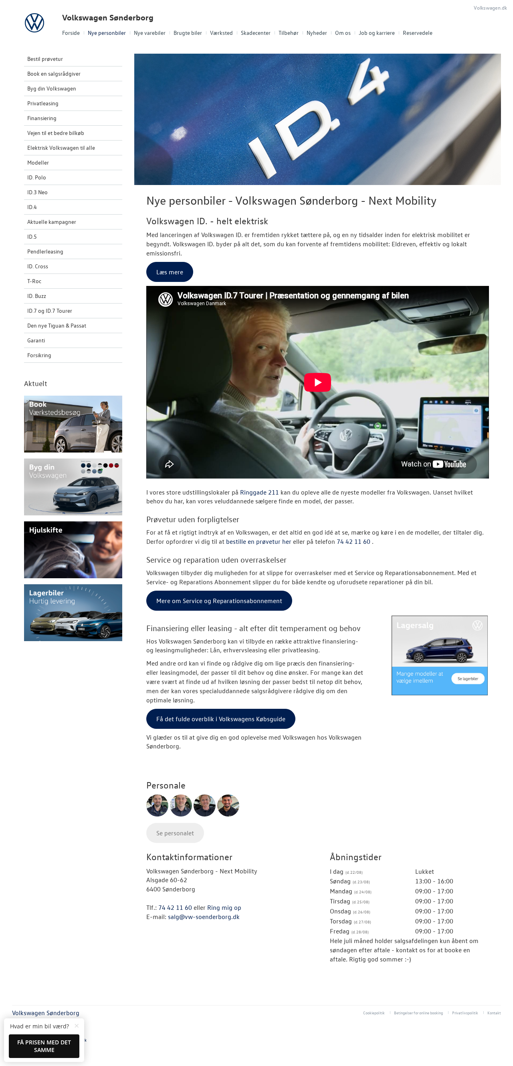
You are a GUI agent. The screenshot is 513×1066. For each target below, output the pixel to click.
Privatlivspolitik (465, 1013)
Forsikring (39, 355)
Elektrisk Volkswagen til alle (61, 147)
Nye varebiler (150, 32)
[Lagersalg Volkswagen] (440, 656)
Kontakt (494, 1013)
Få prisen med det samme (44, 1046)
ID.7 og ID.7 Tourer (49, 310)
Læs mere (169, 272)
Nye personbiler (107, 32)
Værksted (221, 32)
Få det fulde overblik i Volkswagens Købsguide (220, 719)
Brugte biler (188, 32)
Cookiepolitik (374, 1013)
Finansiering (42, 118)
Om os (343, 32)
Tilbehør (289, 32)
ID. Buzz (36, 296)
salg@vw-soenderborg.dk (204, 917)
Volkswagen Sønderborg (107, 17)
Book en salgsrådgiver (54, 73)
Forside (71, 32)
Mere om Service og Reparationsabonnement (219, 601)
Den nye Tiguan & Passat (56, 325)
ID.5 (32, 236)
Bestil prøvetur (45, 58)
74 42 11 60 (354, 541)
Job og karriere (377, 32)
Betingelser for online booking (418, 1013)
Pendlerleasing (45, 251)
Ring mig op (224, 907)
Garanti (36, 340)
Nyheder (317, 32)
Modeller (38, 162)
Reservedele (417, 32)
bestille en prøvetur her (258, 541)
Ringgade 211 (259, 492)
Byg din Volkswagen (51, 88)
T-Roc (34, 281)
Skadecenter (256, 32)
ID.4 (32, 207)
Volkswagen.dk (490, 7)
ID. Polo (36, 177)
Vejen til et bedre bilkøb (55, 133)
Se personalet (175, 833)
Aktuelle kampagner (51, 221)
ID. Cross (37, 266)
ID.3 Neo (37, 192)
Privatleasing (43, 103)
